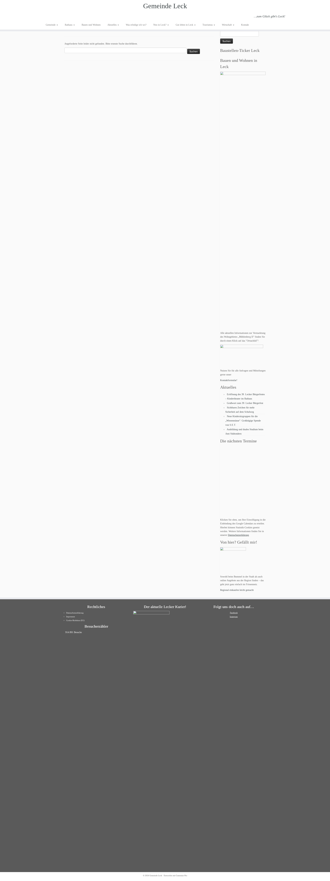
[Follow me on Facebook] (57, 17)
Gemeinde (51, 25)
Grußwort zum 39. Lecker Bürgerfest (245, 403)
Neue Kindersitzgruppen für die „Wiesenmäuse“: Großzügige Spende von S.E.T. (243, 420)
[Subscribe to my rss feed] (48, 17)
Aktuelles (112, 25)
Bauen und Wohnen (91, 25)
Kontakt (245, 25)
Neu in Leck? (160, 25)
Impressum (70, 617)
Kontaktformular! (228, 380)
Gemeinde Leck (165, 6)
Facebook (234, 613)
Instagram (234, 617)
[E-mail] (52, 17)
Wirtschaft (227, 25)
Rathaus (69, 25)
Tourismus (207, 25)
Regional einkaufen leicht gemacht (237, 590)
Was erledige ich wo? (136, 25)
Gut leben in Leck (185, 25)
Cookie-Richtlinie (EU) (75, 620)
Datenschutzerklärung (238, 535)
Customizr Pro (181, 875)
